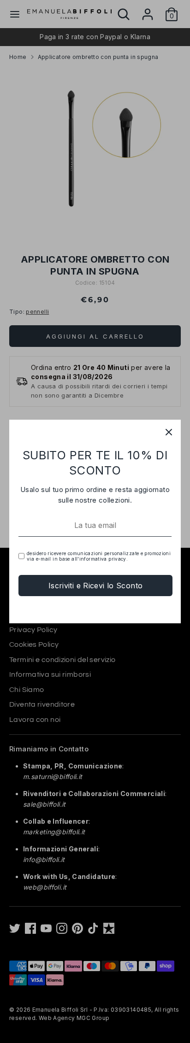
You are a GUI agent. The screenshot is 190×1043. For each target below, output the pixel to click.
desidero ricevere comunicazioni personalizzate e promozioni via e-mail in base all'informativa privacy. (99, 556)
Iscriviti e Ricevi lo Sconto (95, 585)
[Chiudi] (169, 432)
